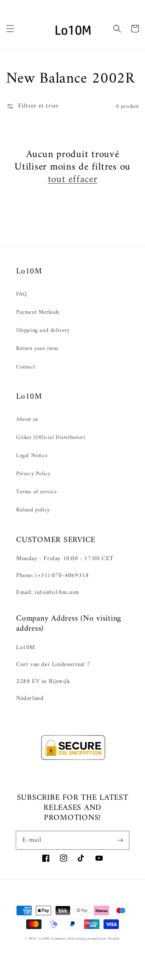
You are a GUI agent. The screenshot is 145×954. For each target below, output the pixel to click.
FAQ (21, 294)
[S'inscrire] (120, 840)
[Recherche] (117, 28)
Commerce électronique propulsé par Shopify (85, 939)
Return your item (37, 349)
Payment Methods (38, 312)
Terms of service (36, 492)
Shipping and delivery (43, 330)
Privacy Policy (33, 474)
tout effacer (72, 180)
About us (27, 419)
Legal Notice (32, 456)
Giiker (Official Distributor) (50, 438)
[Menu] (10, 28)
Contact (25, 367)
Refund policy (33, 510)
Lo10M (44, 939)
